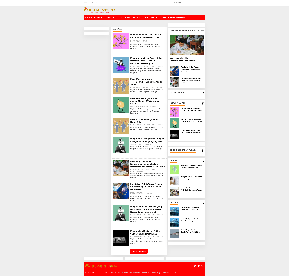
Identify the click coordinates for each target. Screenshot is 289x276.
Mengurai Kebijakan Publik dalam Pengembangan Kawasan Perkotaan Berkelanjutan (146, 61)
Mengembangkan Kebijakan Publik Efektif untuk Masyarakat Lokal (192, 109)
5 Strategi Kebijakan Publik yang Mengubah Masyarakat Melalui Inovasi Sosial (190, 132)
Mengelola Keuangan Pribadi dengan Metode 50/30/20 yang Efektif (144, 101)
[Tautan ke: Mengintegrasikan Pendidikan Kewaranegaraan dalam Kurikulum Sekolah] (174, 180)
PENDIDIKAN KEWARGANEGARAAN (140, 169)
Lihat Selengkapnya (139, 251)
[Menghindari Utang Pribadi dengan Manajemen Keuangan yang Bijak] (163, 149)
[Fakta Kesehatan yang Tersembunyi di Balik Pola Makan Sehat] (158, 92)
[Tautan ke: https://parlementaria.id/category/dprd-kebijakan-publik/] (202, 150)
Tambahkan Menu (94, 3)
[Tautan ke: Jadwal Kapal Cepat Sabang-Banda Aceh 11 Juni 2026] (174, 211)
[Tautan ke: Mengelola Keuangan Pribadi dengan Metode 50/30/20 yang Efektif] (121, 105)
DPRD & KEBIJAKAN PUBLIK (138, 40)
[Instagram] (202, 266)
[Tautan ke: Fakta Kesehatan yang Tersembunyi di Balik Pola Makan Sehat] (121, 86)
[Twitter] (198, 266)
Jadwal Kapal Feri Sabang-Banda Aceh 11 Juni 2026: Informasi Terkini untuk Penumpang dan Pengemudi (191, 231)
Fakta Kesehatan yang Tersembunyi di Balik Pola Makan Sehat (146, 82)
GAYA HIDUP (150, 66)
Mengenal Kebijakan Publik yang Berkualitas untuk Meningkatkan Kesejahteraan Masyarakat (146, 209)
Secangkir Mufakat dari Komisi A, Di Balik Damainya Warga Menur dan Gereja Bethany (192, 189)
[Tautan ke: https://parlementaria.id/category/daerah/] (202, 202)
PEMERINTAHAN (135, 41)
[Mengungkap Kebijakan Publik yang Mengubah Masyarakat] (134, 243)
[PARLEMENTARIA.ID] (100, 10)
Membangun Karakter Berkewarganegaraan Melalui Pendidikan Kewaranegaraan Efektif (147, 164)
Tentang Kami (127, 273)
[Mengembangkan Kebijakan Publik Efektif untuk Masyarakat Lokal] (138, 48)
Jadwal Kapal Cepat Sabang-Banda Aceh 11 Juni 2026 (191, 208)
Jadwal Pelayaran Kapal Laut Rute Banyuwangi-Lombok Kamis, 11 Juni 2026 (191, 220)
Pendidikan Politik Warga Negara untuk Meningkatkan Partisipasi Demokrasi (146, 187)
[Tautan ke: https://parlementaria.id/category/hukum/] (202, 160)
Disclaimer (165, 273)
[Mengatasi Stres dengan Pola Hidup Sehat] (158, 129)
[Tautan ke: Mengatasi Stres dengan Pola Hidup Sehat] (121, 126)
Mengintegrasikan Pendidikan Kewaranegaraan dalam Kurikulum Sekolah (191, 178)
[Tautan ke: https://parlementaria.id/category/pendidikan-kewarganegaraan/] (202, 31)
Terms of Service (115, 273)
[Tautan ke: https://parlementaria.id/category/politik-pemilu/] (202, 93)
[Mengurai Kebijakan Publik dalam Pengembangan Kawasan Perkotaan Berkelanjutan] (138, 73)
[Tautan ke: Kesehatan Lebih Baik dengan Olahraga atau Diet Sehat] (174, 169)
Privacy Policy (155, 273)
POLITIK (140, 144)
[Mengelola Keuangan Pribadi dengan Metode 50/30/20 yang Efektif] (137, 113)
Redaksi (173, 273)
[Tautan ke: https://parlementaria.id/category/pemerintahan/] (202, 103)
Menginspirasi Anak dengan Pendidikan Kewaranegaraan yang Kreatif (191, 79)
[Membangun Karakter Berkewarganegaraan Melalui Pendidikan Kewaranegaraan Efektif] (136, 178)
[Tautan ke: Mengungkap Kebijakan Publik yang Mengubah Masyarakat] (121, 238)
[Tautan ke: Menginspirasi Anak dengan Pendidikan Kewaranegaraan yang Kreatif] (174, 82)
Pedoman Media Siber (141, 273)
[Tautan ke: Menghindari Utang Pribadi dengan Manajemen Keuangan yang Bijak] (121, 145)
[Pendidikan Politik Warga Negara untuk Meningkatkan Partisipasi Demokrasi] (135, 200)
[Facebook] (195, 266)
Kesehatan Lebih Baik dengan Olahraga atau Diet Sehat (191, 166)
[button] (203, 3)
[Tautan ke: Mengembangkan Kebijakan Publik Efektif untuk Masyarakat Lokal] (121, 41)
